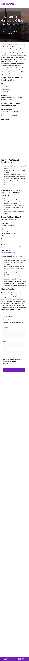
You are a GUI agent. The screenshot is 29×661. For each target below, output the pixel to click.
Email (5, 349)
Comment (6, 327)
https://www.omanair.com (8, 252)
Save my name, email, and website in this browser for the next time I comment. (13, 361)
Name (5, 341)
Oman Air (14, 30)
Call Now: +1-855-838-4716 (14, 659)
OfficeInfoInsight (6, 30)
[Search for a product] (17, 4)
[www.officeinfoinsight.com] (7, 4)
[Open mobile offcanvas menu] (25, 4)
